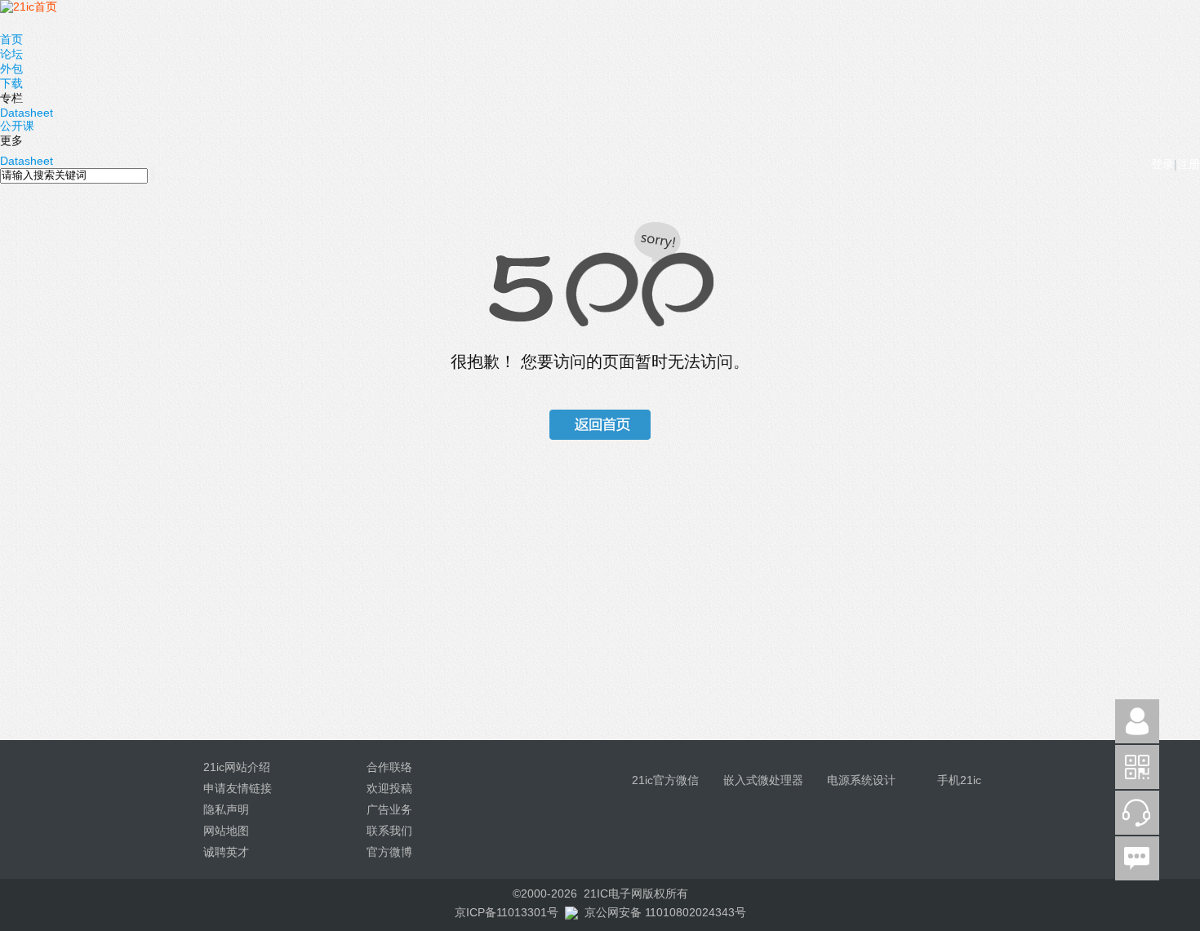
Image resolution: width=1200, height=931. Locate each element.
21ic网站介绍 (236, 767)
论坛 (11, 53)
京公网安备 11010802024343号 (665, 912)
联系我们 (389, 830)
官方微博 (389, 851)
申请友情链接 (237, 788)
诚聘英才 (226, 851)
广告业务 (389, 809)
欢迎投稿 (389, 788)
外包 (11, 68)
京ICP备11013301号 (506, 912)
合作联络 (389, 767)
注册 (1188, 164)
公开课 (17, 125)
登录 (1162, 164)
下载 (11, 83)
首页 (11, 39)
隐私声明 (226, 809)
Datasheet (26, 112)
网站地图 (226, 830)
